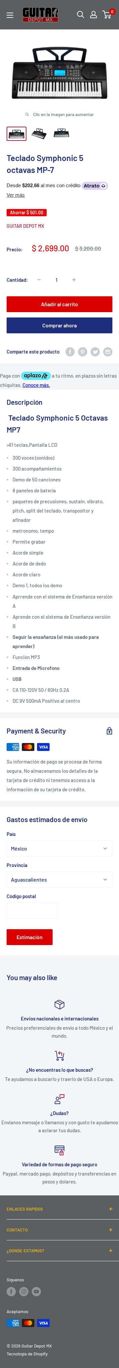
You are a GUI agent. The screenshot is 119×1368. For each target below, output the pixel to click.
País (11, 834)
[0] (107, 15)
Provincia (17, 865)
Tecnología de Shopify (27, 1353)
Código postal (21, 896)
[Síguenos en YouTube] (36, 1291)
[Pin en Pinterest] (82, 351)
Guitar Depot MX (25, 226)
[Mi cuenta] (93, 14)
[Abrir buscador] (80, 14)
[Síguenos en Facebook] (11, 1291)
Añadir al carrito (59, 304)
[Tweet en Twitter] (95, 351)
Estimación (30, 937)
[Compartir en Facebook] (70, 351)
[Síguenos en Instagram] (23, 1291)
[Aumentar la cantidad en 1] (74, 280)
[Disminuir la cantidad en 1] (39, 280)
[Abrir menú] (10, 15)
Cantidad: (17, 280)
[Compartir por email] (107, 351)
